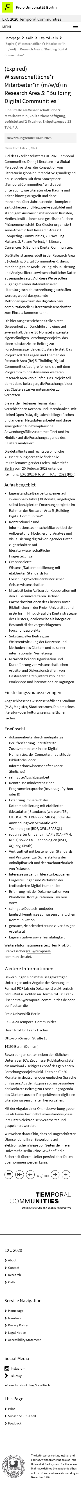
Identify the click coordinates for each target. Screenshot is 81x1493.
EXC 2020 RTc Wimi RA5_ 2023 (43, 474)
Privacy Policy (18, 1325)
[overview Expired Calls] (8, 1175)
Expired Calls (48, 38)
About (12, 1260)
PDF (71, 474)
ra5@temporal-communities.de (42, 999)
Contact (13, 1267)
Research (14, 1275)
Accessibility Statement (24, 1340)
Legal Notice (17, 1332)
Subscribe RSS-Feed (22, 1416)
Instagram (18, 1368)
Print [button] (11, 1409)
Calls (29, 38)
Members (14, 1318)
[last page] (66, 1175)
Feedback (14, 1423)
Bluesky (16, 1376)
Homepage (12, 38)
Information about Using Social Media (27, 1385)
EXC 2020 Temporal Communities (31, 19)
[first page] (19, 1175)
